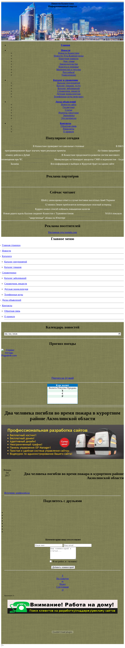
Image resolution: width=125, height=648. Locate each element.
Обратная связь (69, 126)
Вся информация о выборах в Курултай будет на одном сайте (82, 164)
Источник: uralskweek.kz (17, 493)
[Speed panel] (62, 512)
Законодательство (68, 64)
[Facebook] (62, 523)
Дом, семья (68, 61)
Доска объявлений (11, 300)
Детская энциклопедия (68, 94)
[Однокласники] (62, 529)
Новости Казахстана (68, 53)
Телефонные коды (13, 294)
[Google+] (62, 515)
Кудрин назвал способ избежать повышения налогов (62, 209)
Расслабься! (69, 72)
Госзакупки (69, 107)
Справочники (9, 272)
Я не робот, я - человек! (64, 561)
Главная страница (11, 245)
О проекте (68, 131)
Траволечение (68, 75)
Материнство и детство (68, 69)
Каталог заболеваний (69, 88)
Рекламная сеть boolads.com (62, 232)
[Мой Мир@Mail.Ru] (62, 531)
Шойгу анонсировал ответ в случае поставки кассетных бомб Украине (78, 200)
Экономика (69, 115)
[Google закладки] (62, 518)
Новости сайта (68, 104)
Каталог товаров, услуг (69, 85)
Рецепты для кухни (69, 112)
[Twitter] (62, 526)
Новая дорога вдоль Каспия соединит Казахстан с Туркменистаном (38, 213)
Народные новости (69, 58)
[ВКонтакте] (62, 520)
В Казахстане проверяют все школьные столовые (58, 146)
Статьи (68, 110)
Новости (6, 250)
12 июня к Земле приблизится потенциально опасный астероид (78, 204)
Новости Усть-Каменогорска (69, 55)
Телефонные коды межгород (68, 96)
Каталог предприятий (68, 83)
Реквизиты (68, 129)
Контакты (7, 305)
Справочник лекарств (68, 91)
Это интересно (68, 118)
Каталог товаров (12, 267)
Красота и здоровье (69, 66)
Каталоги (7, 256)
